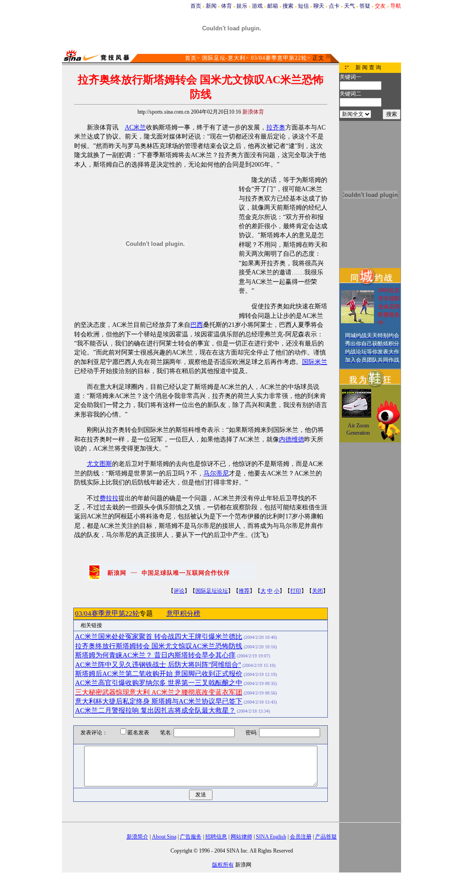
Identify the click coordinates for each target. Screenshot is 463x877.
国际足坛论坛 (211, 591)
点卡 (334, 6)
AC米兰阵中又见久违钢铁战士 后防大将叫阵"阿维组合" (158, 664)
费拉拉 (108, 498)
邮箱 (272, 6)
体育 (226, 6)
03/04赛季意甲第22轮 (279, 58)
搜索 (288, 6)
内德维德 (291, 439)
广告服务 (191, 837)
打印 (295, 591)
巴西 (196, 324)
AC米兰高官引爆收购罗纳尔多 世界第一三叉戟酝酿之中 (158, 682)
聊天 (318, 6)
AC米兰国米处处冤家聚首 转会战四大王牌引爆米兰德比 (158, 636)
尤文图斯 (99, 463)
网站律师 (241, 837)
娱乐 (241, 6)
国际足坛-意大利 (224, 58)
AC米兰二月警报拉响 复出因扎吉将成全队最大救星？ (155, 710)
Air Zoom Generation (358, 429)
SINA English (271, 837)
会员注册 (301, 837)
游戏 (257, 6)
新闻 (211, 6)
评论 (179, 591)
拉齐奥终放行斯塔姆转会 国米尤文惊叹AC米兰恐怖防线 (158, 646)
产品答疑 (326, 837)
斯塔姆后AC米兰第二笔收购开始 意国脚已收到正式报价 (158, 673)
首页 (195, 6)
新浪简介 (137, 837)
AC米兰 (135, 127)
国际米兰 (314, 362)
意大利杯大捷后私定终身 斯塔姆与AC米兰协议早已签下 (158, 701)
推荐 (244, 591)
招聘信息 (216, 837)
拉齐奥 (275, 127)
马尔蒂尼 (216, 473)
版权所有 (223, 865)
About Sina (164, 837)
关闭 (317, 591)
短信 (303, 6)
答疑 (364, 6)
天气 (349, 6)
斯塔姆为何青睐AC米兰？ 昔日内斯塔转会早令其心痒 (155, 655)
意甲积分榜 (183, 613)
